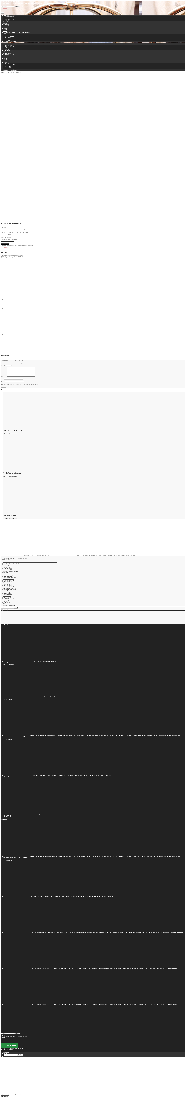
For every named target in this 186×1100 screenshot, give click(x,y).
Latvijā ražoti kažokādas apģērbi (10, 589)
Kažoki (8, 20)
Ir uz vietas (6, 573)
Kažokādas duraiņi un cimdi (9, 590)
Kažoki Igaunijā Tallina (8, 569)
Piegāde (5, 29)
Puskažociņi (7, 72)
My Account (6, 1052)
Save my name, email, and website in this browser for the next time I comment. (20, 384)
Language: (6, 33)
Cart (4, 1056)
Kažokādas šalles (7, 596)
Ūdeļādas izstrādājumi (11, 245)
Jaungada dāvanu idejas (8, 25)
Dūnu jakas (6, 601)
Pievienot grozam (5, 243)
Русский (10, 35)
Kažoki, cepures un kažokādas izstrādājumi (10, 1)
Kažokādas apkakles (8, 592)
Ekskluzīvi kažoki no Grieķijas (10, 571)
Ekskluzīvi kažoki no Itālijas (9, 605)
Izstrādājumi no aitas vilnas (9, 577)
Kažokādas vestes (7, 576)
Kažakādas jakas (7, 593)
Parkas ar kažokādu (10, 18)
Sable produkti (6, 567)
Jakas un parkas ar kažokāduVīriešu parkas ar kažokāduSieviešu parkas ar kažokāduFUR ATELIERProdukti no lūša (30, 562)
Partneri (5, 28)
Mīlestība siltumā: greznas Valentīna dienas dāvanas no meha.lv (17, 32)
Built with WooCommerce (7, 1049)
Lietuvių (10, 38)
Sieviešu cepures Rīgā (8, 575)
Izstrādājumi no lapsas (8, 583)
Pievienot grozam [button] (13, 433)
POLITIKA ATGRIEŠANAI (10, 41)
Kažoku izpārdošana (8, 602)
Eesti (9, 40)
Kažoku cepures (10, 16)
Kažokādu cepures (7, 568)
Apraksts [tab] (5, 247)
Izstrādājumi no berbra (8, 579)
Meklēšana (17, 6)
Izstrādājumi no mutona (8, 584)
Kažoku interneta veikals (9, 15)
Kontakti (5, 31)
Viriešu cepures (7, 597)
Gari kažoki (6, 572)
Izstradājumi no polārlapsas (9, 588)
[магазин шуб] (2, 1007)
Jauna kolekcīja (7, 24)
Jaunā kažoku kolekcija (8, 598)
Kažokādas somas (7, 594)
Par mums (5, 27)
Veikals (2, 72)
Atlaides (5, 23)
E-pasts (3, 381)
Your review (4, 376)
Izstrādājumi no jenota (8, 580)
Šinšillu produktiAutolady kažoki (11, 563)
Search (5, 1053)
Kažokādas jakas (10, 19)
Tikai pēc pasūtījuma (28, 245)
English (9, 37)
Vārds (2, 378)
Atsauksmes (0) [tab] (7, 249)
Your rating (3, 365)
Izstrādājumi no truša (8, 581)
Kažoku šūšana (6, 21)
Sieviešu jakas (6, 564)
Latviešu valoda (11, 36)
